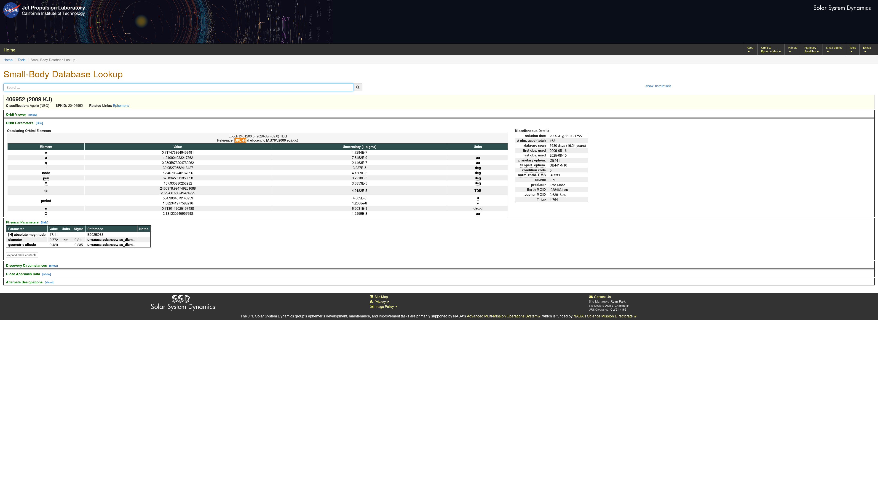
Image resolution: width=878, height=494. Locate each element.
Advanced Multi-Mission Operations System (502, 316)
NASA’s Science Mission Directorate (603, 316)
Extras (867, 47)
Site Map (381, 296)
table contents (22, 255)
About (750, 47)
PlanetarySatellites (810, 49)
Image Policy (384, 306)
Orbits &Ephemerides (770, 49)
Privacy (380, 301)
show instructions (658, 85)
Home (8, 59)
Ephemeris (121, 105)
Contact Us (602, 296)
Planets (792, 47)
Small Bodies (834, 47)
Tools (852, 47)
